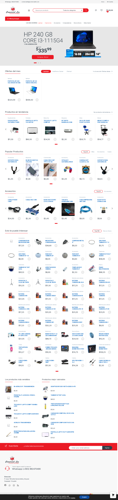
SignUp (107, 448)
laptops (10, 78)
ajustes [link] (73, 498)
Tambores (101, 251)
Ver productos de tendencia (101, 112)
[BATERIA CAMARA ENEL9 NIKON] (12, 322)
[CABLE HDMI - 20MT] (12, 362)
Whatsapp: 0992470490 (12, 1)
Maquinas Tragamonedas (48, 118)
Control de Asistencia (77, 344)
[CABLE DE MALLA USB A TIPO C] (92, 362)
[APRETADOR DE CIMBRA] (39, 268)
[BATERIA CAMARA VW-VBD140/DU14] (12, 295)
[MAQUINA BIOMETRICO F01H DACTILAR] (65, 348)
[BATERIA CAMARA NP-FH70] (39, 322)
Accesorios (57, 23)
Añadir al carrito (19, 99)
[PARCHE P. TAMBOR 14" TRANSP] (65, 255)
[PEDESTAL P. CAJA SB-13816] (12, 282)
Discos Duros (77, 23)
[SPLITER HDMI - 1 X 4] (65, 362)
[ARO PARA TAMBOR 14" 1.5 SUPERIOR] (12, 255)
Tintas (20, 344)
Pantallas (10, 118)
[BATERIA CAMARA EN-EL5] (92, 282)
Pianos (101, 264)
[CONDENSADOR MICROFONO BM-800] (12, 241)
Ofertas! (69, 71)
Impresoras (48, 23)
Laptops (40, 23)
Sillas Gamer (87, 23)
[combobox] (47, 10)
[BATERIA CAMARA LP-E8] (92, 308)
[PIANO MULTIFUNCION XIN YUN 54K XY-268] (92, 268)
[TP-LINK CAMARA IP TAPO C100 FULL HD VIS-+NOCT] (12, 335)
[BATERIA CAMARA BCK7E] (65, 295)
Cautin (99, 118)
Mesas (81, 118)
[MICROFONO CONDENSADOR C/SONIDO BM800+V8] (39, 242)
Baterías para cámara (77, 278)
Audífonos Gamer (57, 71)
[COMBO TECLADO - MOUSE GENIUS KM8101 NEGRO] (39, 348)
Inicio (102, 1)
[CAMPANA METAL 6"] (65, 242)
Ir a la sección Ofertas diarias (101, 71)
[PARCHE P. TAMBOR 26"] (39, 255)
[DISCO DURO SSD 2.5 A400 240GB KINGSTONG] (65, 335)
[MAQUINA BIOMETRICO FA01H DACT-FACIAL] (92, 348)
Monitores (48, 331)
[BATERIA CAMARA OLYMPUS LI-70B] (92, 295)
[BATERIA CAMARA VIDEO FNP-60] (39, 295)
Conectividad (29, 157)
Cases (109, 152)
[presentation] (5, 129)
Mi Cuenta (110, 1)
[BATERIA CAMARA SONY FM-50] (65, 322)
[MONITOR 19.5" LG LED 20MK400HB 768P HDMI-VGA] (39, 335)
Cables (20, 358)
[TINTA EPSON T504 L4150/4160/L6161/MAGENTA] (12, 348)
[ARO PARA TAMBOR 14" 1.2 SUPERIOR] (92, 242)
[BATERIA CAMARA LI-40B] (12, 308)
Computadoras (67, 23)
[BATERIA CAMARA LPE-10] (65, 308)
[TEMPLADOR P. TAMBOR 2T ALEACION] (65, 268)
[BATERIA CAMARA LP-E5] (39, 308)
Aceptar (84, 497)
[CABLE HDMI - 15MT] (39, 362)
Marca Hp (28, 118)
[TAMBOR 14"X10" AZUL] (12, 268)
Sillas (63, 118)
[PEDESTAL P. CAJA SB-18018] (39, 282)
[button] (56, 144)
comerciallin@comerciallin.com (30, 1)
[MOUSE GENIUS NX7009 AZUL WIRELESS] (92, 335)
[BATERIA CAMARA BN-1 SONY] (92, 322)
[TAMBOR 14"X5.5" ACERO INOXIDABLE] (92, 255)
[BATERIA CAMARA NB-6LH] (65, 282)
